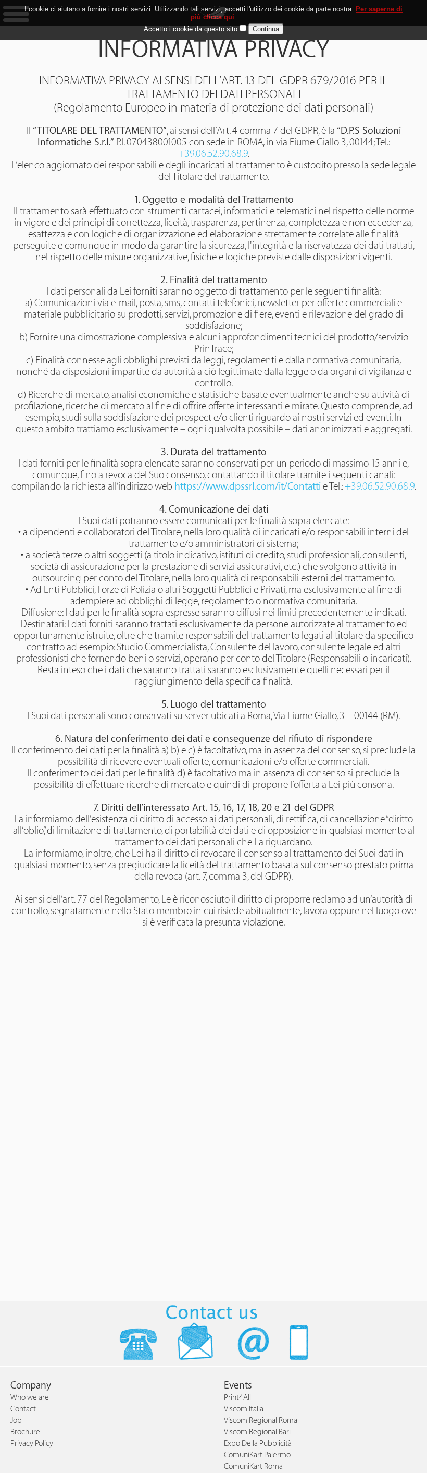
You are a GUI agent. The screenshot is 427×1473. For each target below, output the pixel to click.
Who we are (29, 1397)
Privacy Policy (31, 1443)
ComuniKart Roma (253, 1466)
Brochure (25, 1432)
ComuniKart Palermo (257, 1455)
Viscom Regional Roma (260, 1420)
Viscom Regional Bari (257, 1432)
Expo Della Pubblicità (258, 1443)
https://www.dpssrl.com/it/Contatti (247, 486)
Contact (23, 1409)
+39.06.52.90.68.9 (213, 154)
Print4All (237, 1397)
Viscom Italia (243, 1409)
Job (16, 1420)
